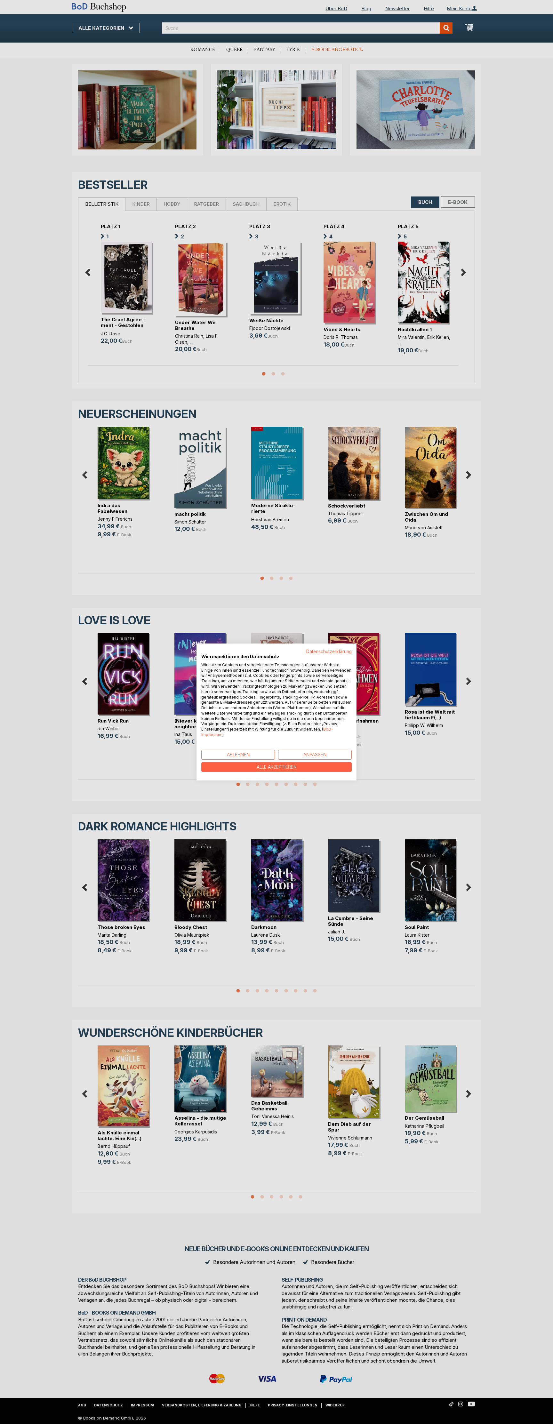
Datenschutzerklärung (329, 651)
